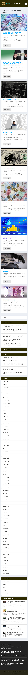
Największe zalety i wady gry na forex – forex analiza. (13, 655)
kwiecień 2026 (6, 394)
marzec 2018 (5, 499)
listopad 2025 (6, 400)
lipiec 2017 (5, 525)
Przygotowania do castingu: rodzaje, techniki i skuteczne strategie (12, 647)
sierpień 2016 (6, 560)
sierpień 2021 (6, 445)
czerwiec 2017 (6, 528)
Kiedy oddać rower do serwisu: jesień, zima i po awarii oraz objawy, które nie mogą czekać (13, 335)
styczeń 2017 (6, 544)
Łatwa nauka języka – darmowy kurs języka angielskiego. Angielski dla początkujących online (12, 659)
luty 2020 (5, 474)
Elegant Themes (15, 671)
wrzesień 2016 (6, 557)
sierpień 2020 (6, 464)
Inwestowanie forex (9, 203)
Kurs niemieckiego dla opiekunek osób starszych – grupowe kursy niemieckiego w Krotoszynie (14, 364)
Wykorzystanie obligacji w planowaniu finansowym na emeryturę (11, 368)
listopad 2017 (6, 512)
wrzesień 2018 (6, 487)
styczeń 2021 (6, 455)
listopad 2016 (6, 551)
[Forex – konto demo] (14, 157)
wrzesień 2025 (6, 407)
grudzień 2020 (6, 458)
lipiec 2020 (5, 467)
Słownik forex (7, 271)
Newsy (4, 590)
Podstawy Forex (20, 35)
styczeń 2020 (6, 477)
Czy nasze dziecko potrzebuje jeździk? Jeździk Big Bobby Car (15, 610)
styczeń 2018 (6, 506)
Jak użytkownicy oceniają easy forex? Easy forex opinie (12, 33)
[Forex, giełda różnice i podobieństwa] (14, 226)
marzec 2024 (5, 423)
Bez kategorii (6, 581)
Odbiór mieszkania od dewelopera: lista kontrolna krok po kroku (12, 340)
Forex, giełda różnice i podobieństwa (9, 237)
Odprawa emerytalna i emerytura (10, 357)
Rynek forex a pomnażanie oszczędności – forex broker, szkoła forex (12, 664)
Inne (4, 587)
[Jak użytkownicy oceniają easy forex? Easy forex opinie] (14, 22)
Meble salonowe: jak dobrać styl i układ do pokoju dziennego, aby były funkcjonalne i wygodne (12, 330)
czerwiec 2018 (6, 490)
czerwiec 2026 (6, 387)
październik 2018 (6, 483)
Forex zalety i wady (9, 300)
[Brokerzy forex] (14, 122)
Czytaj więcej (7, 45)
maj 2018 (5, 493)
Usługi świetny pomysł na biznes (10, 360)
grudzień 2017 (6, 509)
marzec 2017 (5, 538)
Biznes (17, 240)
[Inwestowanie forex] (14, 191)
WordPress (14, 673)
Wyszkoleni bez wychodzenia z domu (15, 632)
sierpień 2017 (6, 522)
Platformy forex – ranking (13, 626)
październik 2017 (6, 515)
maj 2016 (5, 570)
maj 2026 (5, 391)
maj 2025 (5, 410)
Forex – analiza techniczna (11, 99)
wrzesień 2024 (6, 413)
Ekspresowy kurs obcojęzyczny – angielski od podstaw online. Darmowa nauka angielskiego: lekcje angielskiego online (14, 618)
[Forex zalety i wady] (14, 292)
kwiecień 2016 (6, 573)
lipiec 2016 (5, 563)
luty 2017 (5, 541)
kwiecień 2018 (6, 496)
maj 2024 (5, 419)
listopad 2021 (6, 442)
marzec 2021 (5, 451)
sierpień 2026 (6, 381)
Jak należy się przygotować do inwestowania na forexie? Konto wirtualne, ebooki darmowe (13, 64)
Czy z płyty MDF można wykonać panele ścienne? (16, 602)
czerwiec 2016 (6, 567)
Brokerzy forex (7, 132)
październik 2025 (6, 403)
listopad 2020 (6, 461)
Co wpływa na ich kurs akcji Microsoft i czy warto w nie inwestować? (14, 325)
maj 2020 (5, 471)
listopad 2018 (6, 480)
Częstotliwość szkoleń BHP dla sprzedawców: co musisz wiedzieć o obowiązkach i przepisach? (13, 344)
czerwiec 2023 (6, 432)
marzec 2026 (5, 397)
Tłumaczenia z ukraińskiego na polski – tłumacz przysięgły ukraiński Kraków (12, 652)
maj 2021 (5, 448)
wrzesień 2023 (6, 429)
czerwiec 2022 (6, 439)
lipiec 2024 (5, 416)
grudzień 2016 (6, 547)
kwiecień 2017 (6, 535)
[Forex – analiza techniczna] (14, 89)
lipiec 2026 (5, 384)
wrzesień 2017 (6, 519)
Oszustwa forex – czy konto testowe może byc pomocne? (13, 373)
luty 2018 (5, 503)
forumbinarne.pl (8, 35)
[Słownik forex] (14, 261)
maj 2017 (5, 531)
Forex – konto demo (9, 168)
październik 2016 (6, 554)
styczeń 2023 (6, 435)
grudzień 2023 (6, 426)
